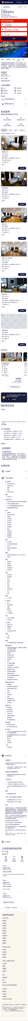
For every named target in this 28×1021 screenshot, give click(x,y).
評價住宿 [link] (4, 957)
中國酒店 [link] (4, 920)
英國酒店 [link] (4, 943)
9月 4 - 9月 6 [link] (21, 125)
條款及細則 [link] (4, 977)
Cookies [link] (4, 982)
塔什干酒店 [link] (7, 907)
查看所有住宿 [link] (6, 7)
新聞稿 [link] (3, 966)
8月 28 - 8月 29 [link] (21, 119)
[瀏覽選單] (25, 2)
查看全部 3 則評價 (5, 80)
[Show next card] (26, 49)
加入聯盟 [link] (4, 963)
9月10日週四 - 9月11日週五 (11, 30)
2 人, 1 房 (6, 34)
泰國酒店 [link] (4, 938)
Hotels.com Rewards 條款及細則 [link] (9, 984)
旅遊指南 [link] (4, 996)
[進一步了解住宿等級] (8, 14)
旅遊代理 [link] (4, 971)
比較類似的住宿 (15, 387)
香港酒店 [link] (4, 925)
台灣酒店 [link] (4, 928)
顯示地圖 (4, 424)
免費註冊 (14, 399)
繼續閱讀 (3, 443)
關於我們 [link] (4, 991)
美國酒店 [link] (4, 930)
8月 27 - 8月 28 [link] (7, 119)
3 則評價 (4, 854)
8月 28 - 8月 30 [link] (7, 125)
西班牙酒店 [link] (4, 935)
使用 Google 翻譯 (7, 871)
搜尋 (14, 38)
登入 (9, 399)
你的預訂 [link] (4, 949)
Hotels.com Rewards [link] (7, 998)
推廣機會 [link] (4, 968)
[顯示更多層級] (2, 907)
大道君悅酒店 (8, 25)
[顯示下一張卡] (25, 368)
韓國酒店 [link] (4, 940)
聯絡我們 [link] (4, 954)
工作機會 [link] (4, 993)
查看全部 (3, 96)
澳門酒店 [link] (4, 933)
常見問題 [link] (4, 952)
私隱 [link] (3, 979)
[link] (25, 7)
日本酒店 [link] (4, 923)
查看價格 (22, 168)
